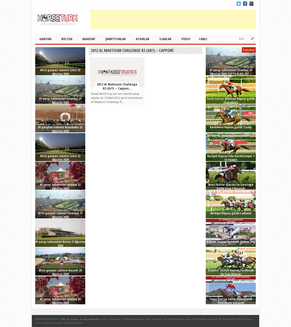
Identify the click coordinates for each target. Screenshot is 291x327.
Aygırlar (142, 39)
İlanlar (165, 39)
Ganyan (45, 39)
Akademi (88, 39)
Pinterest (251, 4)
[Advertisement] (173, 19)
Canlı (203, 39)
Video (185, 39)
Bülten (66, 39)
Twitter (239, 4)
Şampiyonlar (115, 39)
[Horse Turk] (58, 18)
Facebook (245, 4)
